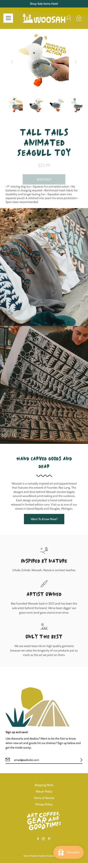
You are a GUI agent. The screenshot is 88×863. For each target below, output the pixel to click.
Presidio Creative (37, 855)
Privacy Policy (44, 804)
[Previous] (12, 62)
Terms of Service (44, 798)
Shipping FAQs (44, 785)
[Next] (76, 62)
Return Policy (44, 791)
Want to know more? (44, 519)
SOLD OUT (44, 179)
